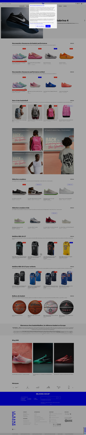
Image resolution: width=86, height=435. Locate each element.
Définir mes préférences (40, 26)
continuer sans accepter (51, 15)
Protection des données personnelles (36, 23)
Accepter (48, 26)
